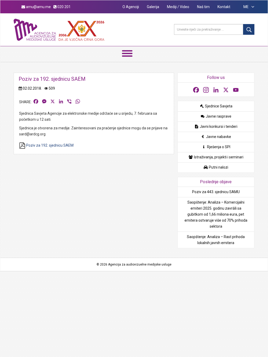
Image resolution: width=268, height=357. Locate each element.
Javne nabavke (218, 137)
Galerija (153, 7)
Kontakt (223, 7)
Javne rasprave (218, 116)
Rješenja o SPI (218, 147)
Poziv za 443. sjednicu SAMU (216, 192)
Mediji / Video (178, 7)
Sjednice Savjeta (218, 106)
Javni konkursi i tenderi (218, 126)
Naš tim (203, 7)
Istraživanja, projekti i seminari (218, 157)
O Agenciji (130, 7)
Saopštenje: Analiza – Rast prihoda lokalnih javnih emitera (216, 240)
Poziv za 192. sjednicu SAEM (49, 145)
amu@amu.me (38, 7)
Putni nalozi (218, 167)
